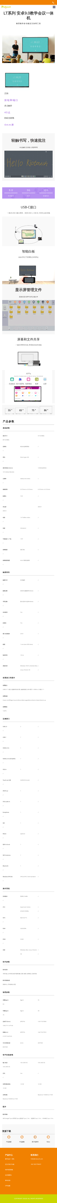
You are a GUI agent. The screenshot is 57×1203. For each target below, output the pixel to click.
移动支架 (7, 1180)
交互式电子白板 (9, 1164)
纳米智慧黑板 (9, 1170)
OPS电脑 (7, 1186)
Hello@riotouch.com (37, 1159)
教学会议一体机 (9, 1159)
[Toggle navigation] (54, 7)
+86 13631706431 (36, 1164)
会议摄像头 (8, 1175)
